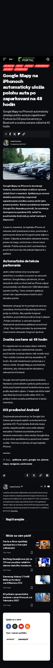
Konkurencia (42, 66)
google (32, 460)
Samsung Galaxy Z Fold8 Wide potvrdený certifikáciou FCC (16, 580)
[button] (5, 59)
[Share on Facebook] (10, 134)
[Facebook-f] (8, 626)
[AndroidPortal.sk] (26, 59)
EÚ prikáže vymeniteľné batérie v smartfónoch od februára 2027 (17, 597)
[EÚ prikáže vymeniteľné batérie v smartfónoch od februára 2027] (42, 597)
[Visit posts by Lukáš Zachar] (6, 143)
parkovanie (26, 464)
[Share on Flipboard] (19, 134)
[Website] (41, 487)
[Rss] (27, 626)
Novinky (8, 69)
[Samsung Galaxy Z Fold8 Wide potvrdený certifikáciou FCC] (42, 579)
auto (24, 460)
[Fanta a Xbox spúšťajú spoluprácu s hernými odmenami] (42, 544)
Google (29, 66)
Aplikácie (8, 66)
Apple (19, 66)
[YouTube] (48, 487)
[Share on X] (15, 134)
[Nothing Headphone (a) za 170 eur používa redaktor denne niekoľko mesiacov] (42, 562)
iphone (44, 460)
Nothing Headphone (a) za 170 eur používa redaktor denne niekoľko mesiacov (17, 562)
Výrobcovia (20, 69)
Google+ (14, 511)
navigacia (14, 464)
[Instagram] (15, 626)
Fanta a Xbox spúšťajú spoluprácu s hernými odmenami (15, 544)
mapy (6, 464)
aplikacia (16, 460)
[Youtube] (21, 626)
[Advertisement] (26, 28)
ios (38, 460)
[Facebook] (45, 487)
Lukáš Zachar (15, 141)
